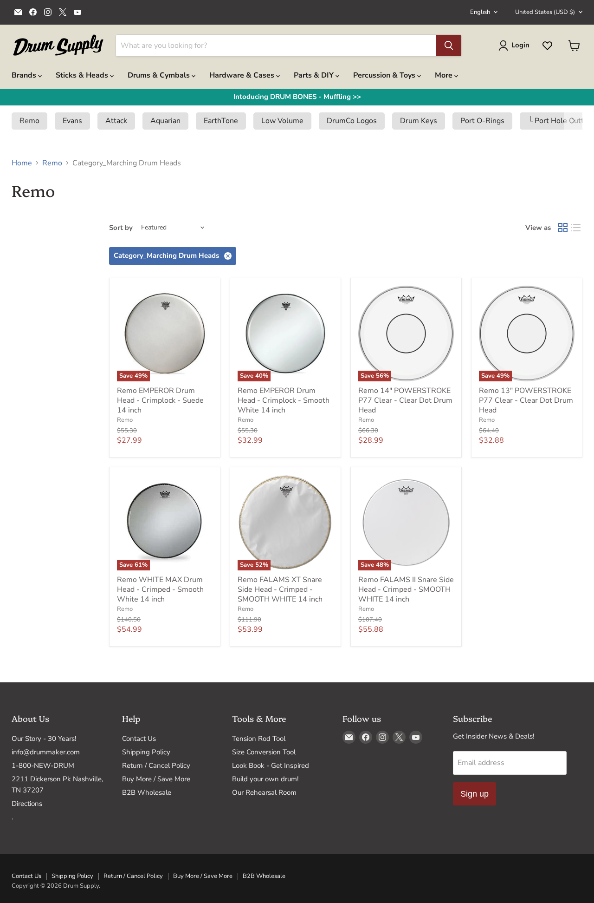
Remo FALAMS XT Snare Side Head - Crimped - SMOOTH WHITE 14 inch (280, 589)
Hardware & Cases (242, 75)
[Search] (448, 45)
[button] (21, 120)
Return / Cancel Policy (156, 765)
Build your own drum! (265, 779)
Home (22, 163)
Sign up (474, 793)
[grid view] (562, 227)
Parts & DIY (315, 75)
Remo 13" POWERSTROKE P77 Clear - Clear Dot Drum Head (526, 400)
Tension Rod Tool (258, 738)
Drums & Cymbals (160, 75)
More (444, 75)
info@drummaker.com (46, 752)
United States (545, 12)
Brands (25, 75)
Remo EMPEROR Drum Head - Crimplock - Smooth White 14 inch (283, 400)
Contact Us (139, 738)
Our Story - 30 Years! (44, 738)
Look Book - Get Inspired (270, 765)
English (480, 12)
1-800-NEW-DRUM (43, 765)
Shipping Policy (146, 752)
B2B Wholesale (146, 792)
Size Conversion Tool (264, 752)
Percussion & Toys (385, 75)
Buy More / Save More (156, 779)
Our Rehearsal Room (264, 792)
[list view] (575, 227)
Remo (52, 163)
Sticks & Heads (83, 75)
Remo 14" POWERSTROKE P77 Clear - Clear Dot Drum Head (405, 400)
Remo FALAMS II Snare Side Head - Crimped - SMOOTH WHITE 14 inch (406, 589)
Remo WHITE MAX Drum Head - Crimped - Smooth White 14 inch (160, 589)
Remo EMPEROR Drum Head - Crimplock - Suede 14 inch (160, 400)
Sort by (121, 228)
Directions (27, 803)
